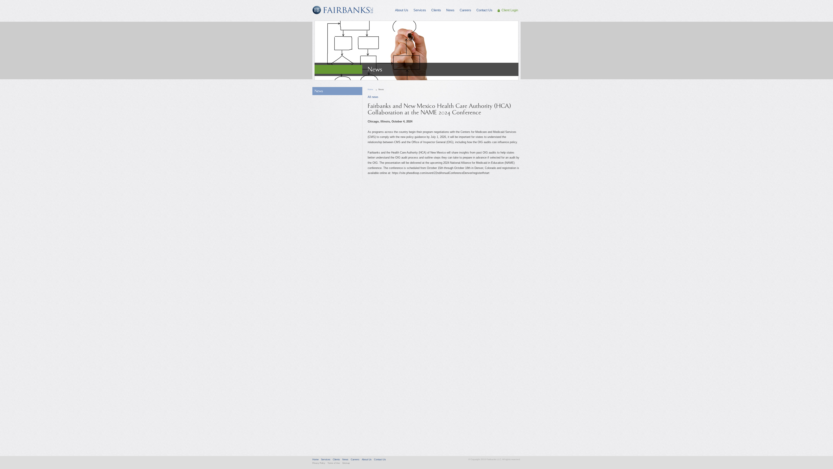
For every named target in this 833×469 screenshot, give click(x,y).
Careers (355, 459)
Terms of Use (334, 463)
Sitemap (346, 463)
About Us (367, 459)
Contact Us (380, 459)
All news (373, 97)
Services (325, 459)
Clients (336, 459)
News (319, 91)
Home (370, 89)
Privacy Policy (318, 463)
